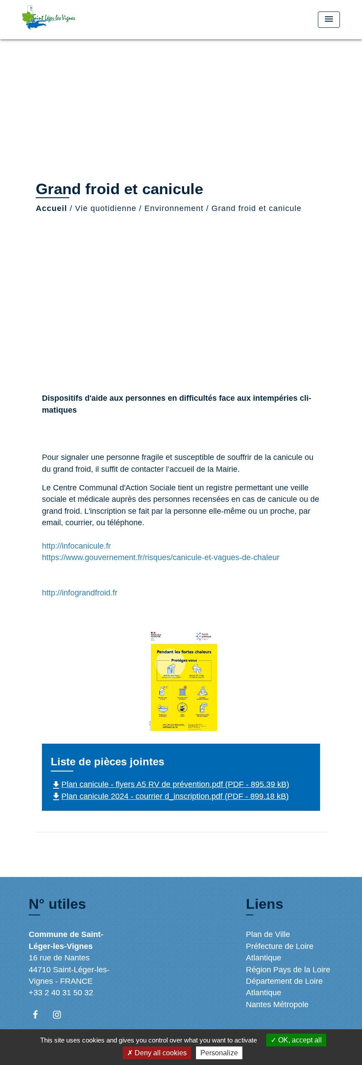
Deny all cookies (160, 1053)
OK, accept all (299, 1040)
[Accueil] (77, 19)
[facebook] (39, 1014)
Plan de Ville (268, 934)
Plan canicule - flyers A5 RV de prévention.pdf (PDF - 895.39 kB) (170, 784)
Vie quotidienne (105, 208)
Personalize (219, 1053)
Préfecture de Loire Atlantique (279, 952)
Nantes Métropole (277, 1004)
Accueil (51, 208)
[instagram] (61, 1014)
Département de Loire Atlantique (284, 987)
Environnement (174, 208)
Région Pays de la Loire (288, 969)
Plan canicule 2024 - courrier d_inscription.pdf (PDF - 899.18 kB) (170, 796)
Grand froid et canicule (256, 208)
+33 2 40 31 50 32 (61, 992)
